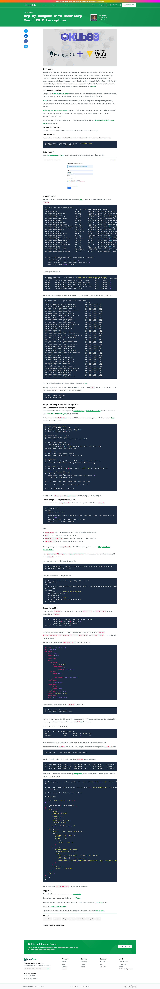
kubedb (72, 919)
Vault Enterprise (79, 411)
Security (121, 966)
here (80, 199)
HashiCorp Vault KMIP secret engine (55, 110)
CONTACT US (126, 946)
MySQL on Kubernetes (58, 906)
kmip (64, 919)
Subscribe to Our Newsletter (34, 963)
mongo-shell (78, 774)
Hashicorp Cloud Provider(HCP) (56, 414)
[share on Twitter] (26, 31)
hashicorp (56, 919)
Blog (101, 964)
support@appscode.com (32, 978)
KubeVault (64, 966)
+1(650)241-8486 (30, 975)
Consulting (84, 961)
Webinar (67, 5)
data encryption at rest (61, 94)
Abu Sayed (102, 15)
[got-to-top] (156, 984)
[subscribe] (48, 968)
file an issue (100, 910)
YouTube (99, 902)
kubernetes (81, 919)
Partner (94, 5)
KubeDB (93, 87)
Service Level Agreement (125, 969)
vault (98, 919)
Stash (63, 964)
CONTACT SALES (129, 5)
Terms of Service (123, 961)
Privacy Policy (122, 964)
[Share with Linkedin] (26, 36)
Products (43, 5)
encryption (47, 919)
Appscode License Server (55, 155)
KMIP (44, 101)
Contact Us (103, 966)
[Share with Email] (26, 46)
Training (83, 964)
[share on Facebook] (26, 41)
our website (77, 894)
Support (101, 5)
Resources (55, 5)
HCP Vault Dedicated (93, 411)
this (112, 418)
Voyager (64, 969)
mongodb (90, 919)
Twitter (78, 898)
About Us (102, 961)
